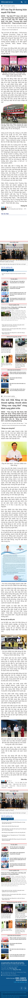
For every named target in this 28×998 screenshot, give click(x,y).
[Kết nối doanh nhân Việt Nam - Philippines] (5, 379)
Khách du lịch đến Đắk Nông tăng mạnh (10, 826)
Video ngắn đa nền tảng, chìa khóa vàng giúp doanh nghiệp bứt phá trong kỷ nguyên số (13, 325)
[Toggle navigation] (25, 2)
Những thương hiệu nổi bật (14, 336)
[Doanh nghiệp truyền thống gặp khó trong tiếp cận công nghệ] (5, 288)
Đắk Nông (10, 782)
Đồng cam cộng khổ (21, 785)
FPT (25, 208)
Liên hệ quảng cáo (20, 982)
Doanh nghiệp (5, 785)
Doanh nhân (12, 785)
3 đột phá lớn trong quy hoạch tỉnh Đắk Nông (12, 423)
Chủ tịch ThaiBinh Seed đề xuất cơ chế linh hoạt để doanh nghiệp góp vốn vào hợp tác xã (18, 294)
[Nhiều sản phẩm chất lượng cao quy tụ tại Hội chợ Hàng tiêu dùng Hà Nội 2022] (5, 374)
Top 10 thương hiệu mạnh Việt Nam (15, 208)
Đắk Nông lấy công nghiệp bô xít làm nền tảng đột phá (13, 832)
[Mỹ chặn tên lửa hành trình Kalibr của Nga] (5, 385)
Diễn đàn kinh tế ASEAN (14, 370)
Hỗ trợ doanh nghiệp (9, 6)
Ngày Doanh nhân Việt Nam (19, 784)
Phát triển (10, 787)
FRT (2, 210)
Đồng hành (4, 787)
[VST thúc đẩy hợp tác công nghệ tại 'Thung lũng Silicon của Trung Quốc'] (5, 283)
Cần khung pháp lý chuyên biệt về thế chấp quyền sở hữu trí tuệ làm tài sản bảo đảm (17, 300)
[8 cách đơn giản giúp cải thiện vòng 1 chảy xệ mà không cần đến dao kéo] (5, 391)
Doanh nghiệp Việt (14, 305)
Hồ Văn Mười (8, 784)
